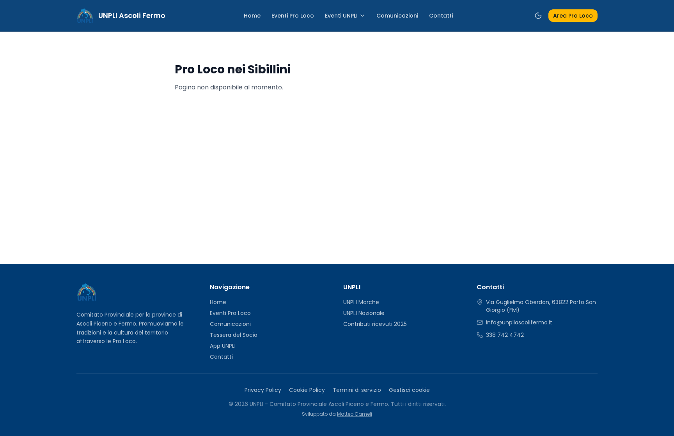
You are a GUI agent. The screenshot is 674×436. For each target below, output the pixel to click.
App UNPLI (223, 346)
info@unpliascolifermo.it (519, 322)
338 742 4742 (505, 335)
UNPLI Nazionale (364, 313)
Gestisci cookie (409, 390)
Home (252, 16)
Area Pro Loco (573, 16)
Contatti (441, 16)
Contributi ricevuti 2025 (375, 324)
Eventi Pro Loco (292, 16)
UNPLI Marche (361, 302)
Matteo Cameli (354, 414)
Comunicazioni (397, 16)
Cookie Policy (307, 390)
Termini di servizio (357, 390)
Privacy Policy (263, 390)
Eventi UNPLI (341, 16)
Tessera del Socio (233, 335)
